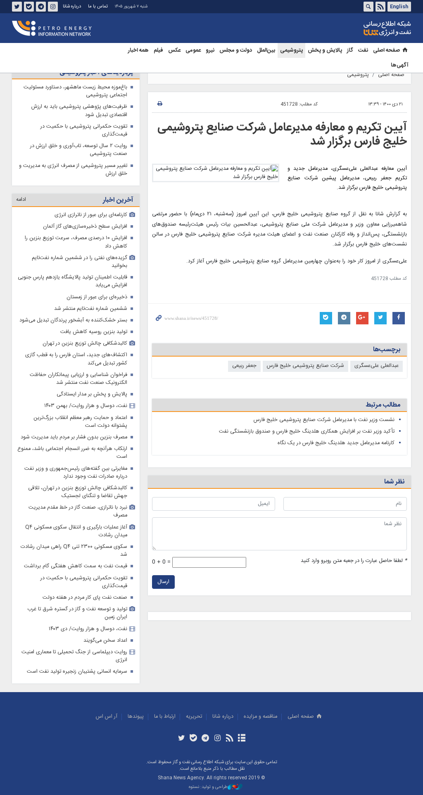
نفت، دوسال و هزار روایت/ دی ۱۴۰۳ (88, 629)
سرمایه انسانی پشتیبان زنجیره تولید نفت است (77, 672)
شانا (359, 28)
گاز (350, 50)
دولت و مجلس (235, 50)
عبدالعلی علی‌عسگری (376, 366)
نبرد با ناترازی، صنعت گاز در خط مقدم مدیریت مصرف (78, 511)
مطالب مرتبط (383, 405)
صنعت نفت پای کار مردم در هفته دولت (85, 598)
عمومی (193, 50)
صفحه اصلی (386, 50)
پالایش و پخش (325, 50)
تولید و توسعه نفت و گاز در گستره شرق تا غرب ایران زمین (77, 613)
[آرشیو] (241, 739)
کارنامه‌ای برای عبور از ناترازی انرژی (91, 215)
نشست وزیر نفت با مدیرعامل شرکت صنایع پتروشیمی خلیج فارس (324, 420)
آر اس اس (106, 716)
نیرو (210, 50)
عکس (174, 50)
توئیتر (17, 7)
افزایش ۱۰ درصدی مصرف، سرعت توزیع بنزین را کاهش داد (76, 242)
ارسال (163, 582)
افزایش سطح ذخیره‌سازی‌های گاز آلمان (85, 227)
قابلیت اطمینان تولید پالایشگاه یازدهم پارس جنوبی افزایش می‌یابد (72, 281)
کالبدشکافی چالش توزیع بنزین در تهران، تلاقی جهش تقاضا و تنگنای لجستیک (77, 492)
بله (29, 7)
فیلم (158, 50)
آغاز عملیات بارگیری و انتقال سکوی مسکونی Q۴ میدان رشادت (76, 531)
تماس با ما (98, 6)
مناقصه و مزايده (260, 716)
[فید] (229, 739)
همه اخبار (138, 50)
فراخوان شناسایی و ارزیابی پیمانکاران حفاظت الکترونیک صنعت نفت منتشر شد (78, 379)
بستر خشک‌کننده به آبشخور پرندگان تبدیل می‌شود (73, 320)
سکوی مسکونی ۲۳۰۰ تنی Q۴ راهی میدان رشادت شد (74, 551)
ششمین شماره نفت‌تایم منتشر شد (90, 309)
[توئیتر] (181, 739)
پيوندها (136, 716)
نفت (363, 50)
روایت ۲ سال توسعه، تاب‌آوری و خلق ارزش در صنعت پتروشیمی (78, 150)
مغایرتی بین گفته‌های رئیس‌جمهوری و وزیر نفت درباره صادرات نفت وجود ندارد (75, 473)
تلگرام (41, 7)
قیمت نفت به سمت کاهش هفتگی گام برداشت (75, 566)
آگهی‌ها (400, 65)
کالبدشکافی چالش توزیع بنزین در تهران (85, 344)
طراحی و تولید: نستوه (208, 787)
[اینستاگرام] (217, 739)
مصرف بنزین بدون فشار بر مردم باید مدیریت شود (74, 437)
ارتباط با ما (165, 716)
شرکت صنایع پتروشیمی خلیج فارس (305, 366)
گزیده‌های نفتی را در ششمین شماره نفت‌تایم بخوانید (79, 262)
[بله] (193, 739)
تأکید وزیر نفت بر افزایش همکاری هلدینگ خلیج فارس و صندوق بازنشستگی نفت (306, 432)
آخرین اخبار (118, 200)
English (399, 6)
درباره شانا (72, 6)
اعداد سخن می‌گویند (105, 641)
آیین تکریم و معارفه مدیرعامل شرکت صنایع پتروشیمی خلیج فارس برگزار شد (282, 134)
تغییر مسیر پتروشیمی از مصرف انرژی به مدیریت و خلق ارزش (73, 170)
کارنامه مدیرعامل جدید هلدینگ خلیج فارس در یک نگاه (336, 443)
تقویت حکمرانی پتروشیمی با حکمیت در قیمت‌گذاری (83, 130)
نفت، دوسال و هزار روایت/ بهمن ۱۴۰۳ (85, 406)
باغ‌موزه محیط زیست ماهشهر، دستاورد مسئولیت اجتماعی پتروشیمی (75, 91)
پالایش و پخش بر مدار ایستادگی (92, 394)
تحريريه (194, 716)
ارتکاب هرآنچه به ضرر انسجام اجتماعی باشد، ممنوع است (72, 453)
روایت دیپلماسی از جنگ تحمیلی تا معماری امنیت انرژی (74, 656)
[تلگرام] (205, 739)
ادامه (21, 199)
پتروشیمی (291, 50)
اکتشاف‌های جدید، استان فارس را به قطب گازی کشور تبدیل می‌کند (76, 359)
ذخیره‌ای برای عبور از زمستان (97, 297)
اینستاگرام (53, 7)
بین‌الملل (266, 50)
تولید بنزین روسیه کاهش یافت (93, 332)
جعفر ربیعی (244, 366)
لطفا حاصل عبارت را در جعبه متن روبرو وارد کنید (354, 561)
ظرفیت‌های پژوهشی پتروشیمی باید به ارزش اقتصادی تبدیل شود (79, 111)
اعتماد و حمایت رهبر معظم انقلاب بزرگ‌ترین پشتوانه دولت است (80, 422)
